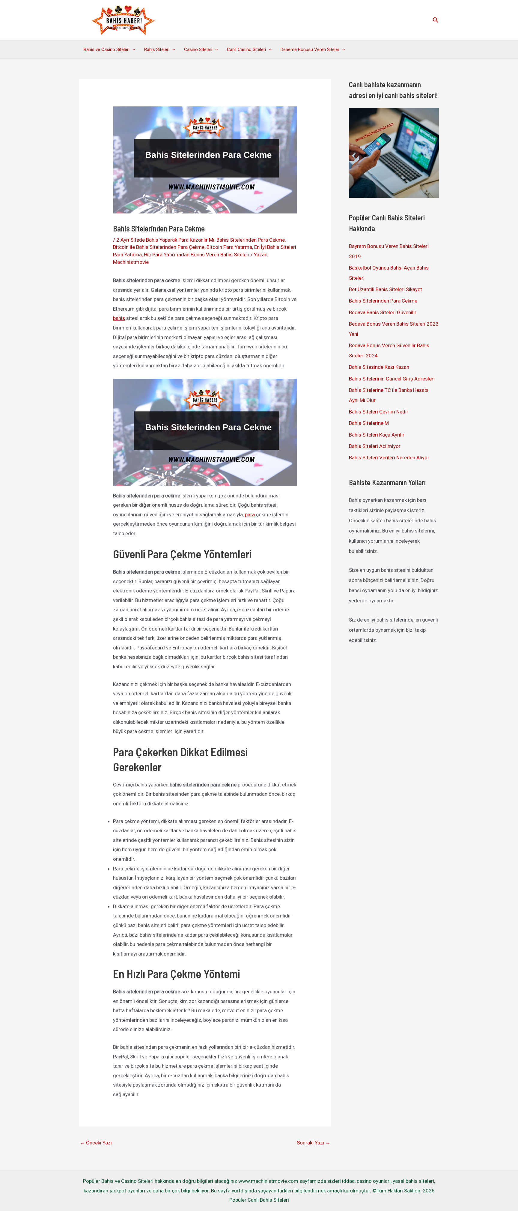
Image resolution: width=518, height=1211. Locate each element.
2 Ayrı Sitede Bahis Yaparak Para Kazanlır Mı (165, 240)
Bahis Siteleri (156, 49)
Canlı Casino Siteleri (246, 49)
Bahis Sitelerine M (369, 423)
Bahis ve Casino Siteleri (107, 49)
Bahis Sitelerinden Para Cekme (250, 240)
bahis (119, 318)
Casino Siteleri (198, 49)
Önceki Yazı (96, 1143)
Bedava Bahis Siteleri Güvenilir (382, 312)
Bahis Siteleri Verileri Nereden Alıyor (389, 458)
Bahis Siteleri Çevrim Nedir (378, 412)
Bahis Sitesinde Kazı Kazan (379, 367)
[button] (436, 20)
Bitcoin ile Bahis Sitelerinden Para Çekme (158, 247)
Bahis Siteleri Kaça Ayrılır (376, 435)
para (250, 515)
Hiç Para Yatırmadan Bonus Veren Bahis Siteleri (196, 255)
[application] (132, 49)
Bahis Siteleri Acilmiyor (374, 446)
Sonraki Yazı (313, 1143)
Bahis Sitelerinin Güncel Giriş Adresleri (392, 379)
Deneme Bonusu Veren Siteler (310, 49)
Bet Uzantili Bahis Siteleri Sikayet (385, 289)
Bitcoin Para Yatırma (229, 247)
